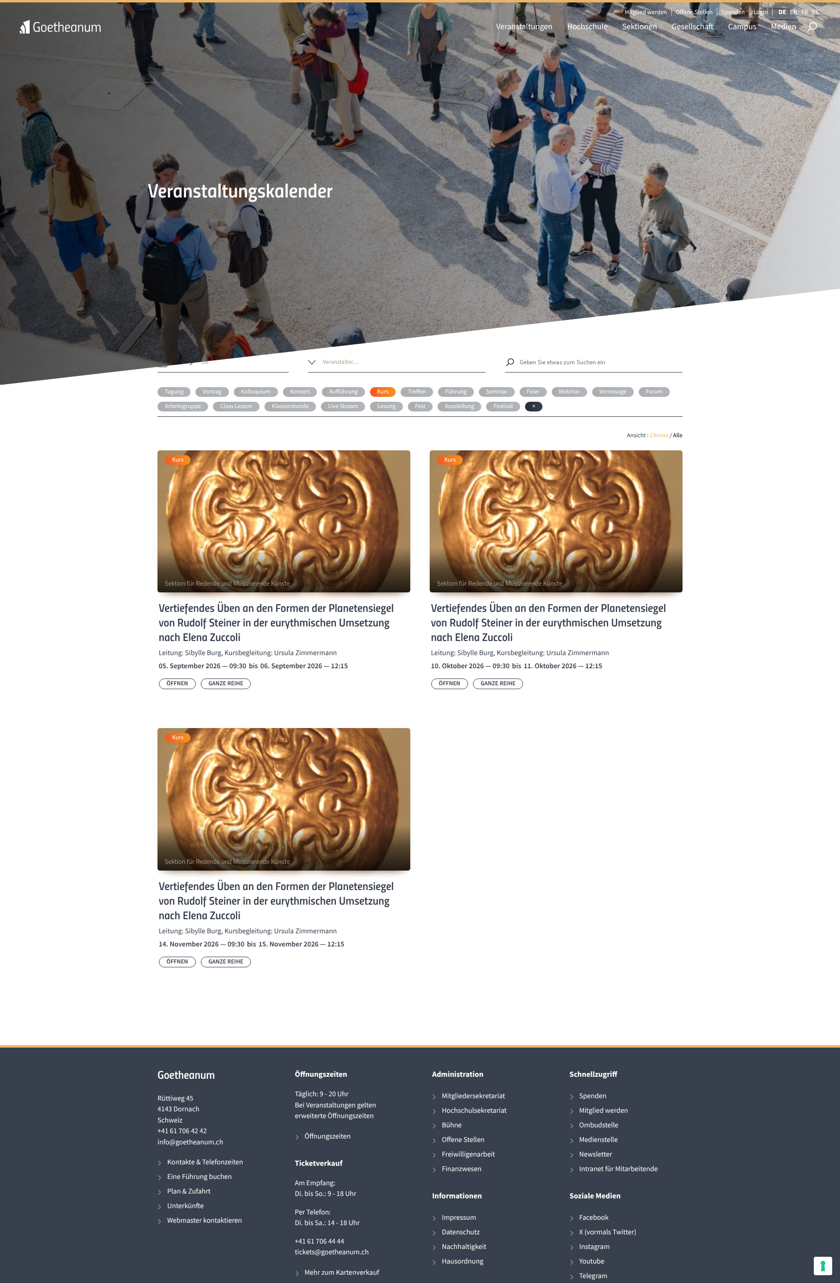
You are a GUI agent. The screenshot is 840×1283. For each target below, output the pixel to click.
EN (793, 12)
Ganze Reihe (226, 683)
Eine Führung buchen (199, 1176)
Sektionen (639, 26)
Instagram (594, 1246)
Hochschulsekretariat (474, 1110)
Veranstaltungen (524, 26)
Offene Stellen (694, 12)
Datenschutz (461, 1232)
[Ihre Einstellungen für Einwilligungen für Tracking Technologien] (823, 1266)
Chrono (659, 435)
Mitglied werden (646, 12)
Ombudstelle (599, 1125)
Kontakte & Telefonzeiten (205, 1162)
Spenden (733, 12)
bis (205, 362)
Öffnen (177, 683)
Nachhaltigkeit (464, 1246)
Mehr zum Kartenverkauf (342, 1272)
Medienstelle (598, 1139)
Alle (677, 435)
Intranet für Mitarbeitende (618, 1169)
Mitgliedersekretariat (473, 1096)
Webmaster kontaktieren (204, 1220)
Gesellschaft (693, 26)
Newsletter (595, 1154)
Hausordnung (462, 1261)
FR (804, 12)
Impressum (459, 1217)
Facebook (594, 1217)
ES (815, 12)
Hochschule (587, 26)
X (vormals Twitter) (607, 1232)
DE (782, 12)
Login (760, 12)
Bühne (452, 1125)
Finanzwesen (462, 1169)
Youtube (592, 1261)
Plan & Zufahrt (188, 1191)
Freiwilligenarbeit (468, 1154)
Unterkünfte (185, 1206)
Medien (783, 26)
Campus (742, 26)
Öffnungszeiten (328, 1136)
